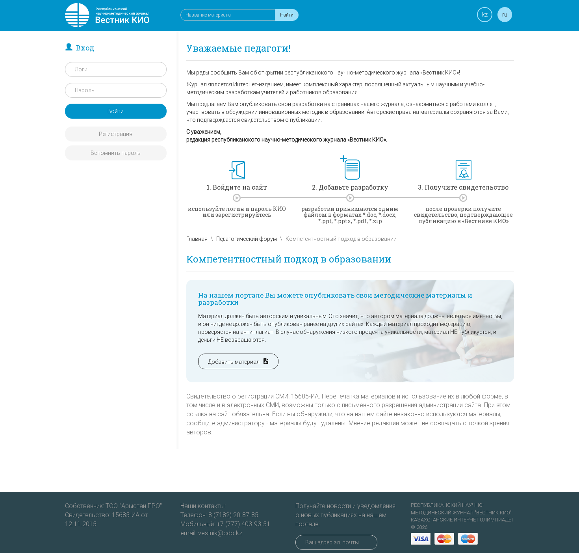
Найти (286, 15)
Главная (197, 239)
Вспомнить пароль (116, 153)
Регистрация (115, 134)
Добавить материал (235, 362)
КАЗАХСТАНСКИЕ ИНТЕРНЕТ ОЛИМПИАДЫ (462, 520)
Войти (116, 111)
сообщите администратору (225, 423)
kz (485, 14)
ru (504, 14)
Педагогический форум (246, 239)
